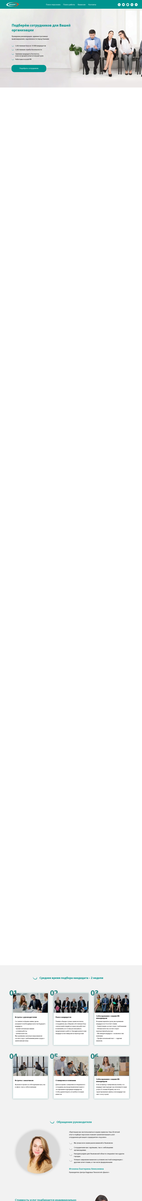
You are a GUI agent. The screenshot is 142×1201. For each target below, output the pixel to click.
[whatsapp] (127, 4)
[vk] (136, 4)
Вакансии (81, 5)
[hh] (132, 4)
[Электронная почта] (123, 4)
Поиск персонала (53, 5)
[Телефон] (119, 4)
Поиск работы (69, 5)
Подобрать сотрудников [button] (29, 68)
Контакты (92, 5)
